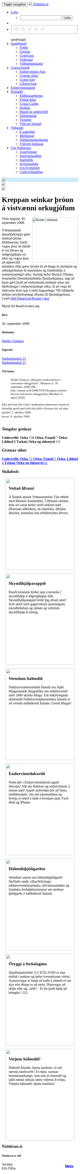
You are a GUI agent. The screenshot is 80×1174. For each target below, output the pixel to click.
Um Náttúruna (21, 148)
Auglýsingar (28, 152)
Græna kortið (20, 68)
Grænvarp (27, 55)
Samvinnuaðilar (31, 156)
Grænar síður (29, 76)
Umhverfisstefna (31, 172)
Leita (14, 12)
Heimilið (17, 92)
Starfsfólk (26, 160)
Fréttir (24, 47)
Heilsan (25, 108)
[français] (43, 29)
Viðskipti (17, 128)
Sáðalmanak (28, 116)
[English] (24, 29)
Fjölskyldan (28, 100)
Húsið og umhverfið (34, 112)
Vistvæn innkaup (31, 144)
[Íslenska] (17, 29)
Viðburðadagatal (31, 63)
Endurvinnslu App (32, 72)
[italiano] (37, 29)
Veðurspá (26, 59)
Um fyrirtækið (30, 168)
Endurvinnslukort (23, 88)
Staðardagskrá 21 (14, 358)
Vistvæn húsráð (30, 124)
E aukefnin (27, 132)
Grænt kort (27, 80)
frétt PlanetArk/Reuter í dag (29, 298)
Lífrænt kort (28, 84)
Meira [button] (69, 1166)
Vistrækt (25, 120)
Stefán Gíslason (13, 341)
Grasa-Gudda (29, 104)
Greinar (25, 51)
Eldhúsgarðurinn (31, 96)
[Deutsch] (30, 29)
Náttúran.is (40, 4)
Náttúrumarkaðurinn (34, 140)
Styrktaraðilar (29, 164)
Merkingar (27, 136)
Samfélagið (18, 43)
